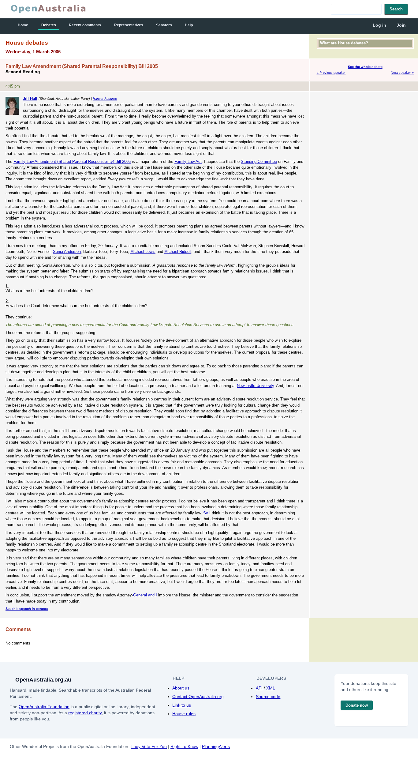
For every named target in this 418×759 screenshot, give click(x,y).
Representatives (128, 25)
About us (180, 688)
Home (23, 25)
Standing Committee (259, 161)
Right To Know (184, 746)
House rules (184, 713)
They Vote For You (149, 746)
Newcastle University (255, 385)
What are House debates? (344, 43)
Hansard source (105, 98)
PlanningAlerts (216, 746)
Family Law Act (188, 161)
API (259, 688)
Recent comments (85, 25)
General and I (145, 595)
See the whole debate (365, 67)
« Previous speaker (331, 72)
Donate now (356, 705)
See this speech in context (27, 609)
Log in (379, 25)
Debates (48, 25)
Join (401, 25)
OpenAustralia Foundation (44, 706)
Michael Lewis (142, 251)
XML (270, 688)
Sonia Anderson (67, 251)
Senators (164, 25)
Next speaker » (402, 72)
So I (207, 513)
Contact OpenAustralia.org (198, 696)
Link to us (181, 705)
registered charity (85, 712)
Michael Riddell (177, 251)
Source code (268, 696)
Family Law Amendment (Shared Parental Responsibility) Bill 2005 (72, 161)
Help (189, 25)
